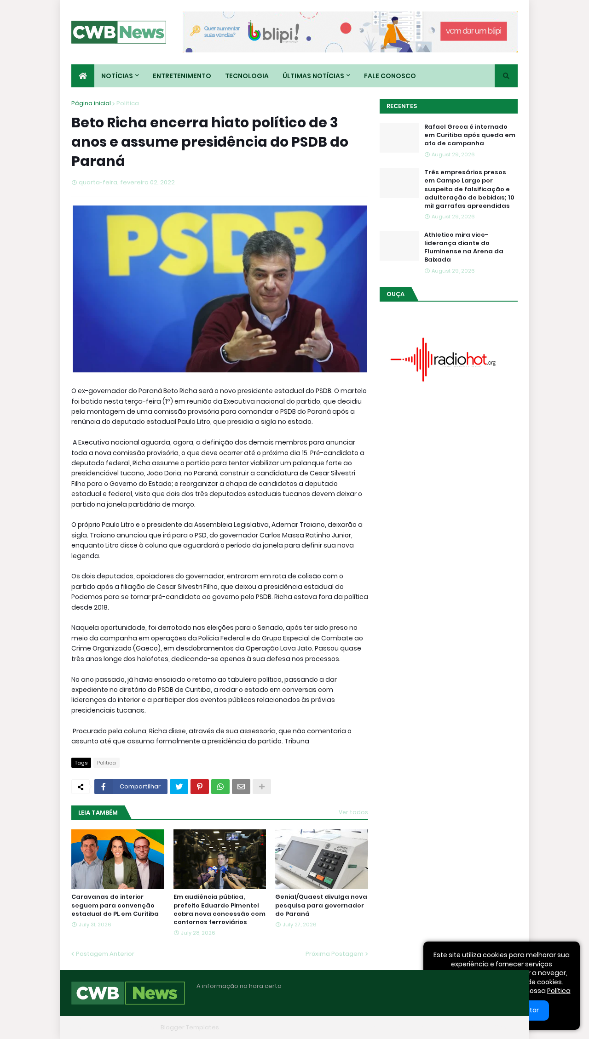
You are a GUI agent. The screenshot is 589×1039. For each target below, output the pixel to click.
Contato (460, 1027)
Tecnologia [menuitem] (247, 75)
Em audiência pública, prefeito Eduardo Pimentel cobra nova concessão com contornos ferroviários (219, 909)
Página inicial (91, 103)
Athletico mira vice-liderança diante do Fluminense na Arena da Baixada (463, 247)
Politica (127, 103)
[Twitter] (179, 786)
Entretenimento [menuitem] (182, 75)
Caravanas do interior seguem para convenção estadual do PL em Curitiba (115, 905)
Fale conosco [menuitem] (390, 75)
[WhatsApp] (220, 786)
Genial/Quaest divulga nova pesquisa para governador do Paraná (321, 905)
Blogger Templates (190, 1027)
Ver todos (353, 812)
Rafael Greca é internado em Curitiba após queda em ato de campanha (469, 135)
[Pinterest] (200, 786)
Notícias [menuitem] (117, 75)
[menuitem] (82, 75)
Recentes (402, 106)
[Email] (241, 786)
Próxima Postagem (335, 953)
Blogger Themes (131, 1027)
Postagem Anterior (105, 953)
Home (376, 1027)
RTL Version (501, 1027)
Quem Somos (416, 1027)
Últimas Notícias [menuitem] (313, 75)
